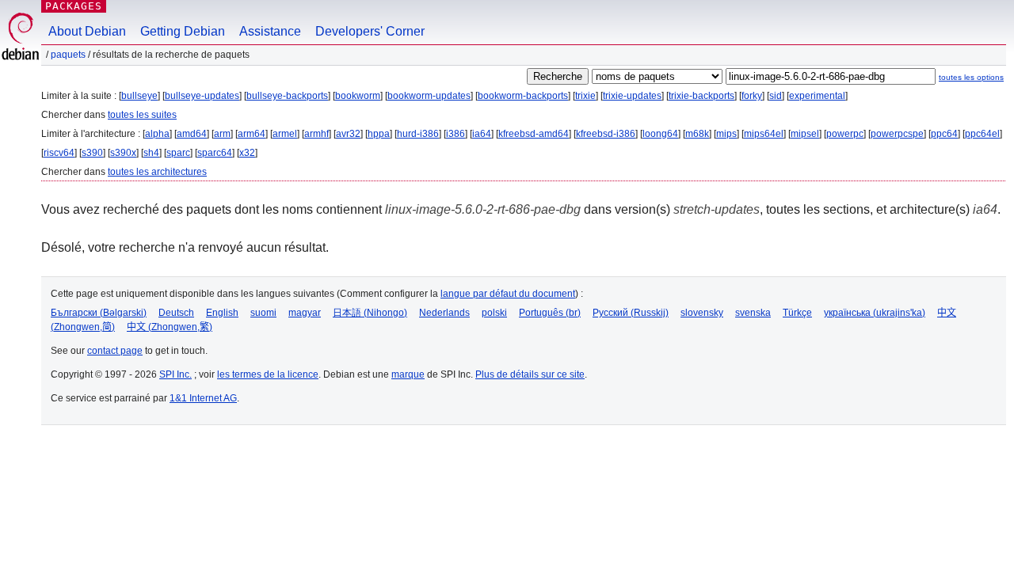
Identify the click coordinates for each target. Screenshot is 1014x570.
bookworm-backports (523, 95)
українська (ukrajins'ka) (874, 312)
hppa (379, 133)
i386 (455, 133)
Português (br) (550, 312)
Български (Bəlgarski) (99, 312)
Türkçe (797, 312)
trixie (585, 95)
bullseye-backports (287, 95)
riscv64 (59, 152)
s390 (92, 152)
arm (222, 133)
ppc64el (982, 133)
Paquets (68, 54)
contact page (115, 350)
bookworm (357, 95)
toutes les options (971, 77)
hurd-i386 (418, 133)
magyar (304, 312)
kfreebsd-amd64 (533, 133)
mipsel (805, 133)
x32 (247, 152)
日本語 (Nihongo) (370, 312)
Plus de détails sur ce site (530, 374)
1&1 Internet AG (203, 398)
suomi (263, 312)
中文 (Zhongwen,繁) (169, 326)
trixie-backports (701, 95)
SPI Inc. (175, 374)
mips (726, 133)
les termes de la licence (267, 374)
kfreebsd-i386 (605, 133)
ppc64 (944, 133)
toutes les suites (142, 114)
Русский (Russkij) (631, 312)
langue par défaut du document (507, 293)
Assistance (270, 31)
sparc (178, 152)
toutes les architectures (157, 171)
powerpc (844, 133)
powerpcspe (897, 133)
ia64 (481, 133)
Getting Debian (182, 31)
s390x (123, 152)
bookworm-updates (429, 95)
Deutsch (176, 312)
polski (494, 312)
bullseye (139, 95)
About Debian (87, 31)
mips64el (763, 133)
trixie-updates (632, 95)
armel (285, 133)
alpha (157, 133)
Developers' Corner (370, 31)
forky (751, 95)
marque (408, 374)
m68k (697, 133)
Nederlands (444, 312)
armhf (316, 133)
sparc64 (214, 152)
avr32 (348, 133)
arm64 (251, 133)
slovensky (701, 312)
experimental (817, 95)
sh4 (151, 152)
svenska (753, 312)
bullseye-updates (202, 95)
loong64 (660, 133)
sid (775, 95)
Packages (73, 6)
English (222, 312)
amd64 (192, 133)
